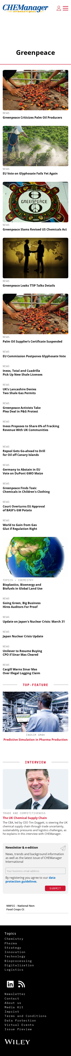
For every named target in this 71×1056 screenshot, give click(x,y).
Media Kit (14, 1007)
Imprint (12, 1011)
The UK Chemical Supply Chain (25, 818)
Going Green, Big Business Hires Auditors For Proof (22, 605)
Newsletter (15, 994)
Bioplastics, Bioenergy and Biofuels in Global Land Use (22, 586)
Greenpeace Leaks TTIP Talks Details (29, 286)
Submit (55, 888)
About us (13, 1003)
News (6, 113)
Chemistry (26, 580)
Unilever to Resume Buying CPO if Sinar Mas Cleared (22, 653)
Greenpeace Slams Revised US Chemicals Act (35, 229)
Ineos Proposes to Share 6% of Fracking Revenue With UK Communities (31, 428)
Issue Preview (18, 1029)
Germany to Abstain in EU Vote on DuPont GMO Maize (23, 471)
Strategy (13, 947)
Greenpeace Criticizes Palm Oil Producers (32, 118)
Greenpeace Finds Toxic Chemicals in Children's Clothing (26, 490)
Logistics (14, 969)
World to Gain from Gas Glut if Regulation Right (20, 527)
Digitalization (19, 965)
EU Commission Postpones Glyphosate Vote (34, 356)
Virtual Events (19, 1025)
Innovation (15, 952)
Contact (12, 998)
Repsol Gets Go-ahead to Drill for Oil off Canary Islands (24, 453)
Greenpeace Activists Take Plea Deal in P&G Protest (22, 410)
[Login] (59, 8)
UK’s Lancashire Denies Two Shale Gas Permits (19, 391)
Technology (15, 956)
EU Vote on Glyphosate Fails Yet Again (30, 173)
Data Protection (20, 1020)
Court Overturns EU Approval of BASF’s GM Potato (24, 508)
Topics (8, 580)
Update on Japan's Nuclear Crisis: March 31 (34, 622)
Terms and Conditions (26, 1016)
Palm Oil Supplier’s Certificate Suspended (32, 341)
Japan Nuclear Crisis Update (23, 636)
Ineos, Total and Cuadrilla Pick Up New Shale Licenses (22, 373)
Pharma (11, 943)
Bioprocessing (18, 961)
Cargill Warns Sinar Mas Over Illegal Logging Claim (21, 671)
